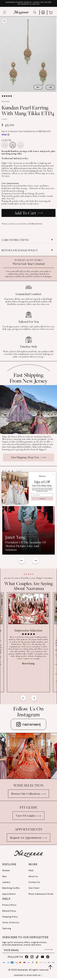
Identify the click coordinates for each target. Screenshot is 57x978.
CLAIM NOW (42, 498)
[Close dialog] (53, 474)
